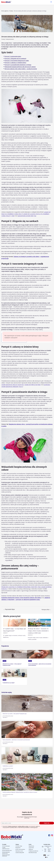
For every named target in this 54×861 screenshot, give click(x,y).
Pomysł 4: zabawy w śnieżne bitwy (15, 63)
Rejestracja (31, 846)
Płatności (31, 849)
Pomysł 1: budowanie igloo (13, 56)
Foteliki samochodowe (5, 848)
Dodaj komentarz (10, 39)
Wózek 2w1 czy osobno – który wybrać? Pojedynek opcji (14, 713)
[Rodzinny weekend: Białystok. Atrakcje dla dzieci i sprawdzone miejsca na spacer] (27, 781)
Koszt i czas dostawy (20, 849)
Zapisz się (46, 823)
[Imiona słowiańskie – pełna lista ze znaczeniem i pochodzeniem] (40, 654)
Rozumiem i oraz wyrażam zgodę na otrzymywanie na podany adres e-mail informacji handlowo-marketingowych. (21, 827)
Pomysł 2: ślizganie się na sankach (15, 58)
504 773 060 (47, 850)
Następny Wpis (46, 609)
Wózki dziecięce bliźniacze (6, 855)
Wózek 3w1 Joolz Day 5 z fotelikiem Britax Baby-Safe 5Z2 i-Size (21, 587)
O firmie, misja (19, 846)
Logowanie (31, 847)
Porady (3, 39)
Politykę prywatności (12, 826)
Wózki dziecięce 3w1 (7, 850)
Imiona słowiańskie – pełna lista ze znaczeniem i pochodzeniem (16, 739)
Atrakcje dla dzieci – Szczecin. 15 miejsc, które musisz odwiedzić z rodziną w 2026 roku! (38, 631)
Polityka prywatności (33, 851)
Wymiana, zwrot (19, 851)
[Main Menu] (51, 1)
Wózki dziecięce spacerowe (6, 852)
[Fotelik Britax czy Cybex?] (14, 673)
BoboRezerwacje (33, 852)
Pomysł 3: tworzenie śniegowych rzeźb (17, 60)
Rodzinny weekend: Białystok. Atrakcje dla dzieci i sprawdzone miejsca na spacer (20, 792)
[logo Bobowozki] (12, 836)
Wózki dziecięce (6, 846)
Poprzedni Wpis (9, 609)
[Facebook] (49, 834)
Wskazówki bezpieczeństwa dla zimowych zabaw (20, 67)
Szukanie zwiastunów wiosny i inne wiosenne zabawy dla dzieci (21, 598)
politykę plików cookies (23, 826)
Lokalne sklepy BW (20, 852)
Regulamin (18, 847)
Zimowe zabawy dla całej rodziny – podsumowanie (21, 69)
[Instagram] (52, 834)
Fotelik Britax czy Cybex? (9, 682)
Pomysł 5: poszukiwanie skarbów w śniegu (18, 65)
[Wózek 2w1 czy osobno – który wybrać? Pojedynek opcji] (14, 654)
